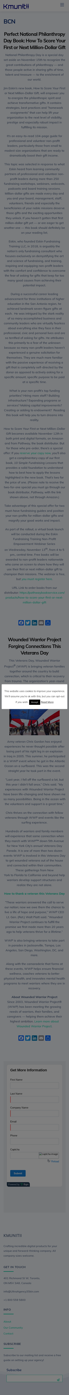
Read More (47, 702)
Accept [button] (34, 702)
